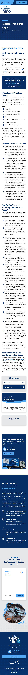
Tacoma (16, 360)
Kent (13, 360)
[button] (25, 9)
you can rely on (11, 369)
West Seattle (8, 360)
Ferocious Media (18, 670)
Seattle (22, 359)
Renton (3, 360)
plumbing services (9, 359)
